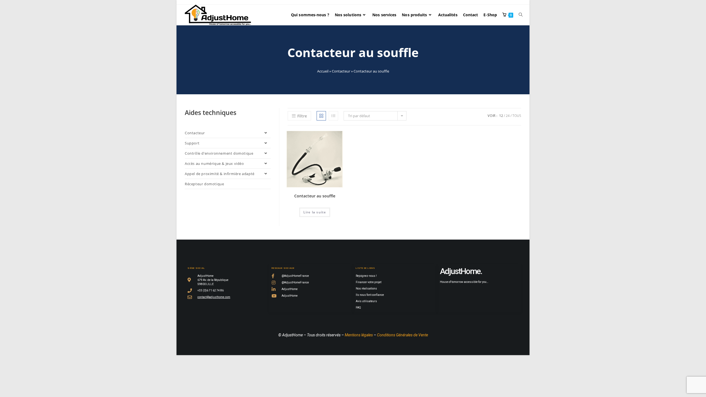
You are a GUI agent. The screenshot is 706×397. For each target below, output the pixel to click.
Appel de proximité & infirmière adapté (220, 173)
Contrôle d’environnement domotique (219, 153)
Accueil (322, 71)
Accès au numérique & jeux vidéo (214, 163)
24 (508, 115)
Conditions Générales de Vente (402, 335)
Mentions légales (359, 335)
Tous (516, 115)
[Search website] (520, 15)
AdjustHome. (461, 271)
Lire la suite (314, 212)
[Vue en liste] (333, 115)
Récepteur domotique (204, 183)
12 (501, 115)
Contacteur (341, 71)
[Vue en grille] (321, 115)
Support (192, 143)
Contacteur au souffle (314, 195)
